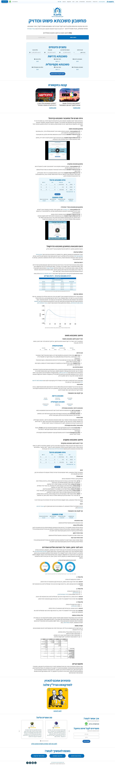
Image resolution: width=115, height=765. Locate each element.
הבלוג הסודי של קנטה (39, 756)
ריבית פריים (76, 593)
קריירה (52, 762)
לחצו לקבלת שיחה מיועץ (57, 74)
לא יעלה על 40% (63, 373)
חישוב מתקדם (41, 37)
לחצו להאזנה (57, 711)
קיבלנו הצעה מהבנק (76, 756)
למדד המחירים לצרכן (63, 594)
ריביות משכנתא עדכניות (46, 273)
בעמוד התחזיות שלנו (42, 303)
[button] (19, 731)
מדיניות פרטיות (56, 762)
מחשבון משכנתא (102, 1)
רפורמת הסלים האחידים (41, 551)
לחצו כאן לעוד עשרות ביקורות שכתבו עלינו (44, 744)
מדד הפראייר (95, 1)
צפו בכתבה (76, 108)
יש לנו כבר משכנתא (57, 756)
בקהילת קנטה (50, 268)
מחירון (77, 1)
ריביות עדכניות (88, 1)
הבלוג (73, 1)
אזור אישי (59, 1)
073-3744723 (15, 1)
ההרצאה (64, 1)
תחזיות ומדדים (82, 1)
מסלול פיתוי (66, 622)
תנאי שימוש (62, 762)
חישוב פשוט (73, 37)
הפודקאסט (69, 1)
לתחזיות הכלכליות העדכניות (56, 449)
